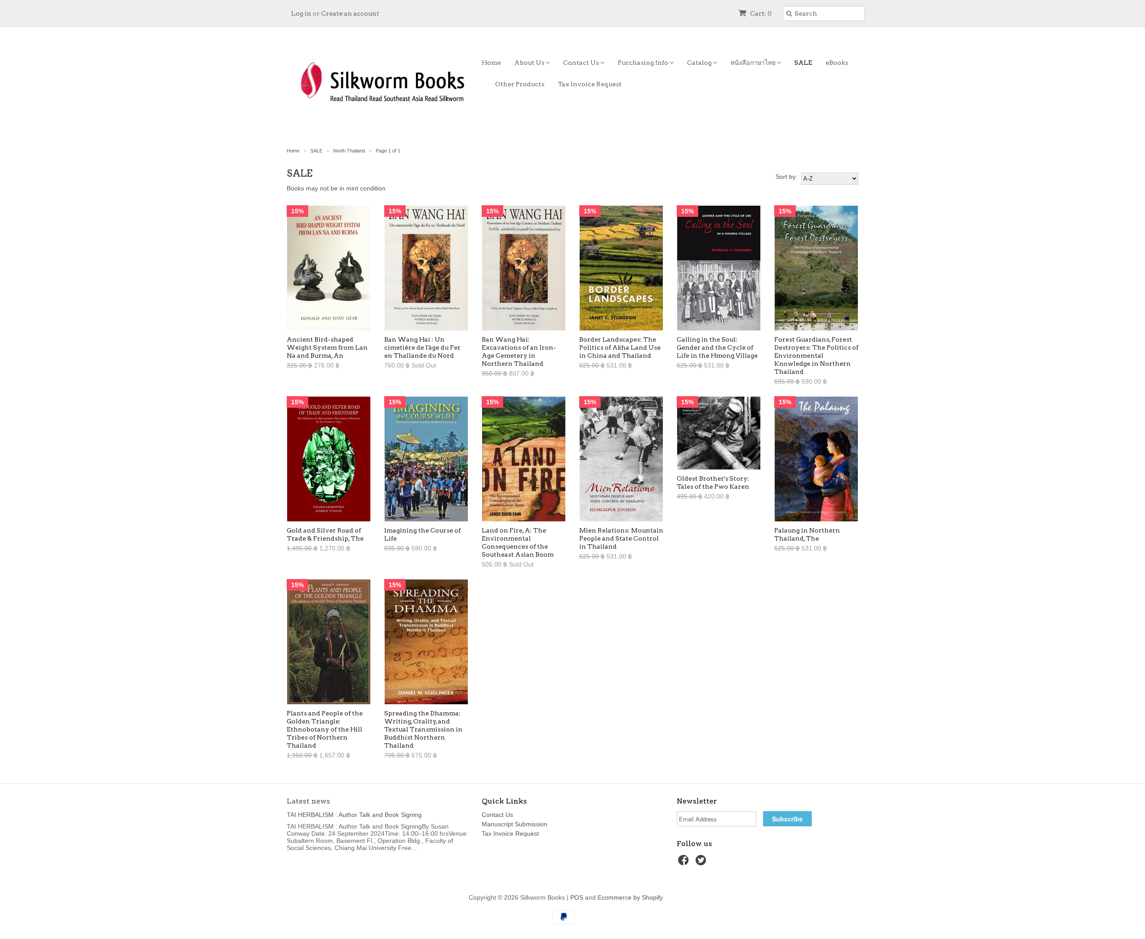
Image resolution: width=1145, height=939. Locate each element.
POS (576, 897)
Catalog (700, 62)
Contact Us (581, 62)
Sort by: (786, 176)
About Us (530, 62)
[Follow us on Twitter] (702, 863)
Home (491, 62)
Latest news (308, 801)
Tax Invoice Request (590, 84)
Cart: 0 (760, 13)
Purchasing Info (644, 62)
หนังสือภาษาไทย (753, 62)
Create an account (350, 13)
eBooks (837, 62)
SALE (803, 62)
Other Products (519, 84)
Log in (301, 13)
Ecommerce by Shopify (630, 897)
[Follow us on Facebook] (684, 863)
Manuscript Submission (514, 824)
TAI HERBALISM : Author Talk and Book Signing (354, 814)
